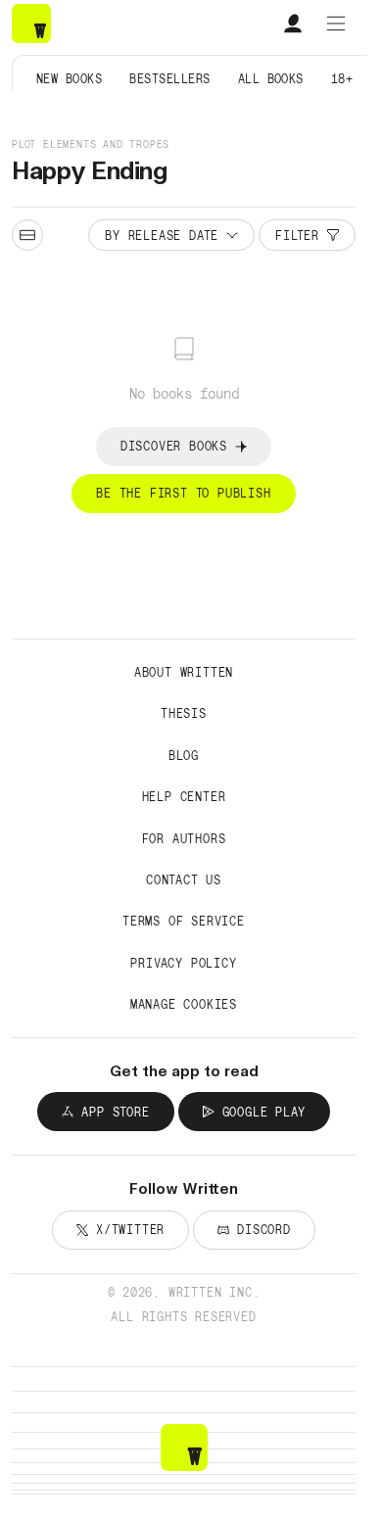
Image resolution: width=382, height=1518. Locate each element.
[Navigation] (336, 23)
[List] (27, 235)
